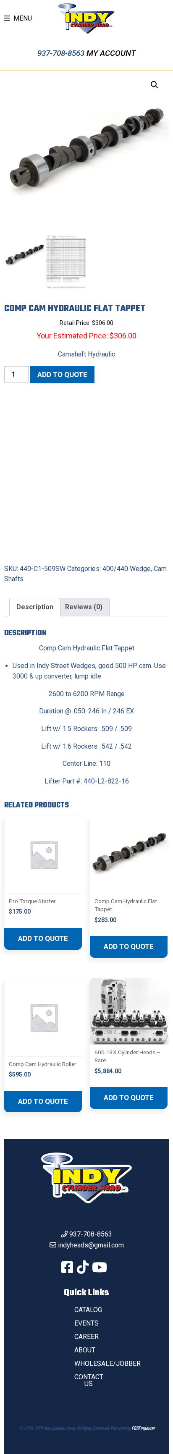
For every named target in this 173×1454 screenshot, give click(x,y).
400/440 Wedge (126, 569)
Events (86, 1323)
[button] (154, 84)
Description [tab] (34, 607)
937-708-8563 (61, 53)
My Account (111, 53)
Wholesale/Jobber (107, 1364)
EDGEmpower (143, 1429)
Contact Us (88, 1380)
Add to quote (62, 374)
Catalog (88, 1310)
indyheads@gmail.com (91, 1245)
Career (86, 1337)
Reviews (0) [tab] (83, 607)
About (84, 1350)
